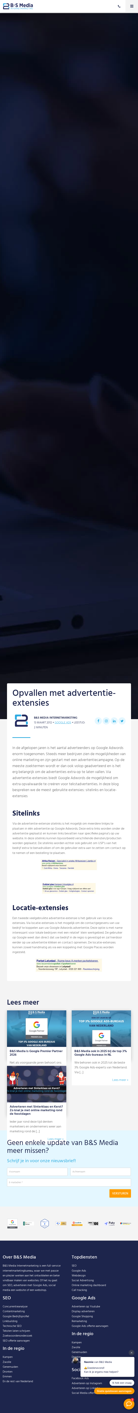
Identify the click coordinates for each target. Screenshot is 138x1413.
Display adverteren (83, 1311)
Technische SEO (12, 1326)
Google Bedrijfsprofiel (16, 1316)
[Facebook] (98, 720)
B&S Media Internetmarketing (21, 1266)
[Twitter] (122, 720)
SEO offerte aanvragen (16, 1341)
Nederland (26, 1381)
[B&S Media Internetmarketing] (18, 6)
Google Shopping (82, 1316)
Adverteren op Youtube (86, 1306)
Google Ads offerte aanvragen (90, 1326)
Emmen (7, 1376)
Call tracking (79, 1290)
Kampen (8, 1357)
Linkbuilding (10, 1321)
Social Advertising (83, 1280)
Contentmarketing (14, 1311)
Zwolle (7, 1362)
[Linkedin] (114, 720)
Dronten (7, 1371)
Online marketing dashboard (89, 1285)
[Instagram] (106, 720)
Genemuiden (10, 1367)
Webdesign (79, 1275)
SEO (74, 1266)
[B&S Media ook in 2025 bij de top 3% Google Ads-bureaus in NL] (101, 1028)
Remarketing (79, 1321)
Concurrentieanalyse (15, 1306)
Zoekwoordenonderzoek (17, 1336)
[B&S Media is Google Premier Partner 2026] (36, 1028)
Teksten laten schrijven (16, 1331)
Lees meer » (120, 1080)
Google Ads (63, 722)
